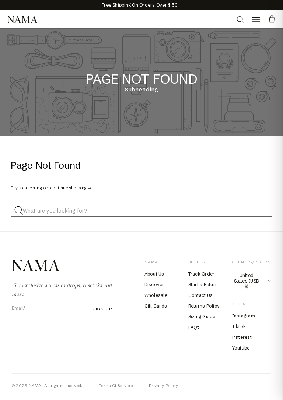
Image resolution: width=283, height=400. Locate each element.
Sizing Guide (202, 316)
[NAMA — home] (22, 19)
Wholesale (155, 295)
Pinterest (242, 337)
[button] (256, 19)
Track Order (201, 274)
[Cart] (272, 19)
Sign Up (102, 309)
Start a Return (203, 284)
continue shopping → (70, 187)
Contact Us (200, 295)
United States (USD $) (246, 281)
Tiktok (239, 326)
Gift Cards (155, 306)
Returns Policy (204, 306)
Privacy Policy (163, 385)
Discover (154, 284)
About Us (154, 274)
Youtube (241, 348)
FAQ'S (194, 327)
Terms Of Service (116, 385)
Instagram (243, 316)
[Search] (240, 19)
